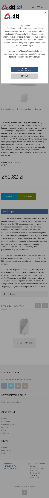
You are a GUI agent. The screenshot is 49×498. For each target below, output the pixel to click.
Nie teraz (24, 76)
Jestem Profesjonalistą (24, 69)
